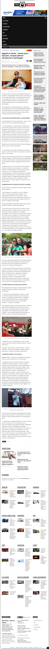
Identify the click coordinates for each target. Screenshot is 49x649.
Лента (4, 18)
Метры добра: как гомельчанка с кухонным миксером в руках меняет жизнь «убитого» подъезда (40, 149)
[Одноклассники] (29, 61)
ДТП (3, 32)
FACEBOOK (25, 647)
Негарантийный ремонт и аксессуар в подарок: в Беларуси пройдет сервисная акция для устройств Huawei (28, 565)
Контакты (36, 629)
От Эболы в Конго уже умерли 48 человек (43, 550)
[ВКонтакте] (27, 61)
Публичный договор (21, 640)
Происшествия (6, 26)
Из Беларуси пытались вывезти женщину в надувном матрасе (40, 142)
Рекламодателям (37, 627)
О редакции (36, 624)
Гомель (8, 441)
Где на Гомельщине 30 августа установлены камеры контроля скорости (24, 47)
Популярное (37, 125)
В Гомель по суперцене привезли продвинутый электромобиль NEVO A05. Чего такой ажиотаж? (39, 97)
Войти (35, 622)
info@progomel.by (20, 623)
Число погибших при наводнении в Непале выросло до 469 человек (28, 493)
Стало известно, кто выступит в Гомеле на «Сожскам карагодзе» (40, 132)
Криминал (5, 29)
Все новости (5, 50)
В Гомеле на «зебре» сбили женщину (39, 103)
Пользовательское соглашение (24, 642)
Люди (17, 50)
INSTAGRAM (35, 647)
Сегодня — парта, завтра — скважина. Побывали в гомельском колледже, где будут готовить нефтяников (40, 117)
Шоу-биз (5, 35)
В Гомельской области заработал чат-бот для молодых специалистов (7, 462)
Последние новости (37, 50)
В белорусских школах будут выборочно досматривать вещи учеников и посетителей (44, 595)
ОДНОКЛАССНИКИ (19, 647)
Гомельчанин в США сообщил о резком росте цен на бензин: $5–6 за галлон (13, 584)
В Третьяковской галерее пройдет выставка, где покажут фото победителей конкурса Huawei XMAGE (28, 601)
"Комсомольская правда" (14, 62)
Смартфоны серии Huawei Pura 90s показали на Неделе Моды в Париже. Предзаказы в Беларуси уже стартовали (13, 533)
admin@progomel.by (21, 632)
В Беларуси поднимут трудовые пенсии (40, 169)
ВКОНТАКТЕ (12, 647)
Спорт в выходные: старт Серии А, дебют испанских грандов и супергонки (12, 562)
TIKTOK (40, 647)
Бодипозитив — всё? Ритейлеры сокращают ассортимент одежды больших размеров (39, 110)
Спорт (4, 41)
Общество (5, 23)
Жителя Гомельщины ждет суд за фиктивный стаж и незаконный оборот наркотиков (43, 505)
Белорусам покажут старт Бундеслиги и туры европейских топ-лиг (24, 461)
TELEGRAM (30, 647)
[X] (31, 61)
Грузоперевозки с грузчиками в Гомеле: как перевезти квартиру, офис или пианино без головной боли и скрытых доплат (39, 88)
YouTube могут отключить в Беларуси (13, 593)
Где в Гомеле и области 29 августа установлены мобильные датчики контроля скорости (39, 80)
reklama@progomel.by (21, 627)
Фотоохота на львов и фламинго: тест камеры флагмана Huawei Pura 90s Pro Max (28, 552)
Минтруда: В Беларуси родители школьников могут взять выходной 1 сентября (40, 159)
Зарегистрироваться (38, 620)
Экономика (5, 38)
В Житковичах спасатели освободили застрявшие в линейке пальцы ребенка (23, 468)
